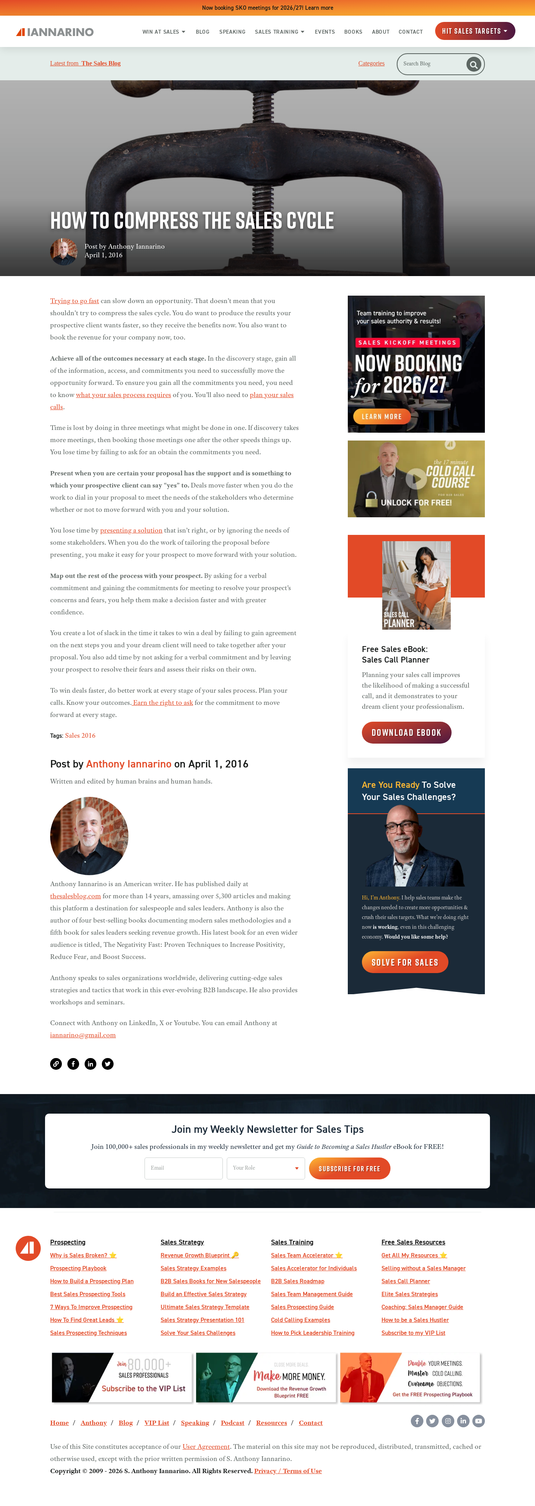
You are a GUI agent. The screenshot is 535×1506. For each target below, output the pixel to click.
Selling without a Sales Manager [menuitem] (423, 1268)
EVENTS (325, 31)
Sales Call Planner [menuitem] (405, 1281)
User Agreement (206, 1447)
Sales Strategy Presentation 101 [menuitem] (202, 1320)
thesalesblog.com (75, 896)
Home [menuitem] (59, 1423)
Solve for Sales (405, 962)
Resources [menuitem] (271, 1423)
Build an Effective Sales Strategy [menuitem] (204, 1294)
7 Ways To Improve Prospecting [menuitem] (91, 1307)
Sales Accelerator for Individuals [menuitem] (314, 1268)
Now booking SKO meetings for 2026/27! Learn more (267, 7)
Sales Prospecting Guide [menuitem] (302, 1307)
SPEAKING (232, 31)
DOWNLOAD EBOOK (407, 732)
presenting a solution (131, 531)
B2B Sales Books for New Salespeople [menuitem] (211, 1281)
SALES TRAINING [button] (276, 31)
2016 (88, 736)
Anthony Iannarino (136, 247)
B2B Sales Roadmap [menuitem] (297, 1281)
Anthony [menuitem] (94, 1423)
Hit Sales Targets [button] (471, 31)
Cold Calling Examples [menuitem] (300, 1320)
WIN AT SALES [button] (161, 31)
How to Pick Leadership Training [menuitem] (312, 1333)
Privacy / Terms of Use (288, 1471)
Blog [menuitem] (126, 1423)
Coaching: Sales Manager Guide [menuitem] (422, 1307)
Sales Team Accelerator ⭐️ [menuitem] (307, 1255)
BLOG (203, 31)
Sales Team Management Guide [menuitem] (312, 1294)
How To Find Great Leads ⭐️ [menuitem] (87, 1320)
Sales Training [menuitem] (292, 1241)
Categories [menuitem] (371, 63)
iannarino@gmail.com (83, 1035)
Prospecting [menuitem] (67, 1241)
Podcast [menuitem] (232, 1423)
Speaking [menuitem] (195, 1423)
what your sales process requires (123, 395)
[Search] (473, 64)
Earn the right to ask (162, 703)
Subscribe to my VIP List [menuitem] (413, 1333)
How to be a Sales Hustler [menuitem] (415, 1320)
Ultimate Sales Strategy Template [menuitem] (205, 1307)
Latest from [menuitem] (85, 63)
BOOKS (353, 31)
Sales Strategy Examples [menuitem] (193, 1268)
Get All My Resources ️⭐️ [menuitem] (414, 1255)
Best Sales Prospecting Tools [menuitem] (87, 1294)
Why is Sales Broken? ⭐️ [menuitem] (83, 1255)
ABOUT (381, 31)
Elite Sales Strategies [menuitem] (409, 1294)
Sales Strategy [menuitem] (182, 1241)
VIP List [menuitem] (157, 1423)
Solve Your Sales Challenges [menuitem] (198, 1333)
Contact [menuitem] (311, 1423)
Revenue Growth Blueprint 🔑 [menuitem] (200, 1255)
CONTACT (411, 31)
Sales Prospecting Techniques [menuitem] (88, 1333)
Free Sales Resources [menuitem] (413, 1241)
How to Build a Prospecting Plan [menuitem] (92, 1281)
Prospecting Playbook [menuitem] (78, 1268)
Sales (72, 736)
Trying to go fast (74, 301)
